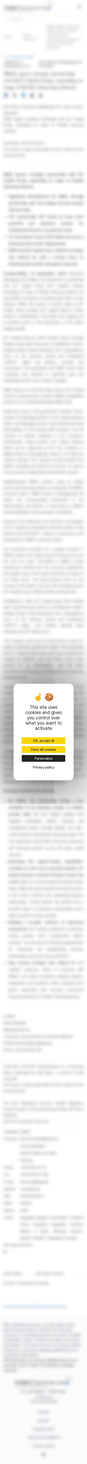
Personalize (43, 758)
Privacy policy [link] (43, 767)
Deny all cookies (43, 749)
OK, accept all (43, 741)
